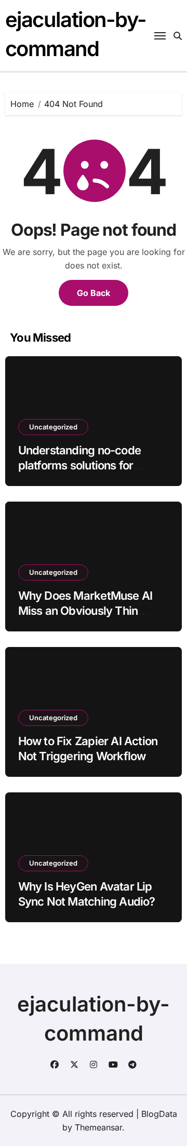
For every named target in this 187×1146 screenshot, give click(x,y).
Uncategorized (53, 427)
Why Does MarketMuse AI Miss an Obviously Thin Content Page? (85, 610)
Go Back (93, 293)
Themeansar (98, 1127)
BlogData (159, 1114)
